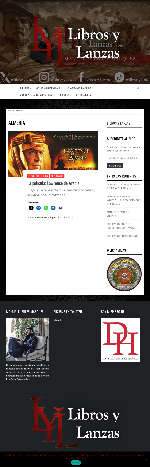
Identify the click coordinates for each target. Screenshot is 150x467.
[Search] (138, 88)
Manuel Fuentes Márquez (44, 217)
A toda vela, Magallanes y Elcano (36, 95)
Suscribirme (115, 165)
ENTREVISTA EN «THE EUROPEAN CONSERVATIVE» (122, 226)
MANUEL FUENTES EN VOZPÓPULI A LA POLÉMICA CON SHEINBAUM (124, 200)
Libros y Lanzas (118, 123)
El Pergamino (81, 95)
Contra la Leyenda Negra (47, 87)
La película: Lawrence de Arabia (53, 183)
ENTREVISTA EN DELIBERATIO (122, 236)
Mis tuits (57, 320)
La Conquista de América (79, 87)
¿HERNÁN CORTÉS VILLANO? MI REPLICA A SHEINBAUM (123, 186)
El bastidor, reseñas (38, 176)
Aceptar (76, 462)
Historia (24, 87)
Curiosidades (64, 95)
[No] (146, 459)
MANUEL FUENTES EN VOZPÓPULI (119, 214)
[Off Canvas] (12, 88)
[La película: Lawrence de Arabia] (53, 153)
